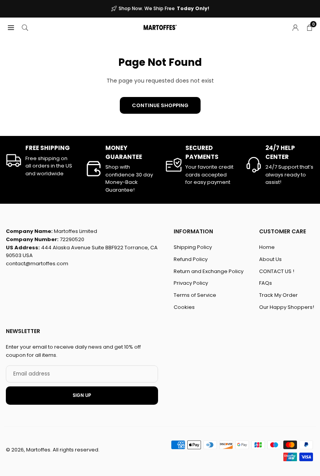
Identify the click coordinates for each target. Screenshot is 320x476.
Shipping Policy (193, 247)
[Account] (295, 27)
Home (267, 247)
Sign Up (82, 395)
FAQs (265, 283)
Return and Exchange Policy (209, 271)
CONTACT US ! (276, 271)
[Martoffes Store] (160, 27)
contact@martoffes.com (37, 263)
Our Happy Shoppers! (286, 307)
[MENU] (11, 27)
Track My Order (278, 295)
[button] (309, 27)
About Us (270, 259)
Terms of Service (195, 295)
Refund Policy (191, 259)
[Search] (25, 27)
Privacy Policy (191, 283)
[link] (40, 160)
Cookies (184, 307)
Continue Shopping (160, 105)
